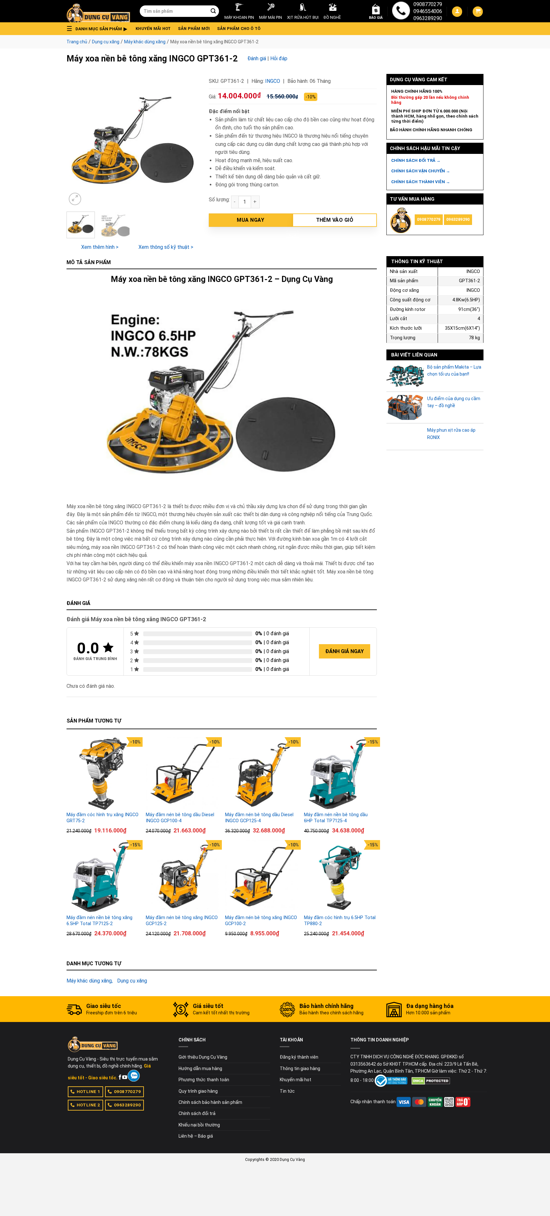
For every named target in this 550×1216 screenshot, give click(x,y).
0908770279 (427, 4)
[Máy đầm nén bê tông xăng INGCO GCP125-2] (182, 876)
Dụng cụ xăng (105, 41)
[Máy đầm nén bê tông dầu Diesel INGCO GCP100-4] (182, 773)
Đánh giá (256, 58)
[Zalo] (133, 1076)
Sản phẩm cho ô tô (238, 28)
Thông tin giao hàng (300, 1068)
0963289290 (427, 18)
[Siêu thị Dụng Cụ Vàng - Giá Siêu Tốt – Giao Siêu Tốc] (98, 11)
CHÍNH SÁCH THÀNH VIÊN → (420, 181)
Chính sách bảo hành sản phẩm (210, 1102)
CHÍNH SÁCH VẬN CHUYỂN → (420, 171)
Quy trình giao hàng (198, 1091)
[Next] (188, 140)
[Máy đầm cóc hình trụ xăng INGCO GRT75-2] (103, 773)
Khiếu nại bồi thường (199, 1124)
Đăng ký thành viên (299, 1057)
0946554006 (427, 11)
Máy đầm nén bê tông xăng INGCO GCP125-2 (182, 920)
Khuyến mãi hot (153, 28)
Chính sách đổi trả (197, 1113)
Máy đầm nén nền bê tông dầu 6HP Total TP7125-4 (336, 818)
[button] (98, 28)
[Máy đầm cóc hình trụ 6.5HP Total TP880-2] (340, 876)
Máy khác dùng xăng (145, 41)
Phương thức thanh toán (204, 1079)
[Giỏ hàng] (478, 11)
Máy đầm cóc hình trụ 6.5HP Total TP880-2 (340, 920)
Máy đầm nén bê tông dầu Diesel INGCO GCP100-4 (180, 818)
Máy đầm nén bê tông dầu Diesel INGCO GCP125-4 (259, 818)
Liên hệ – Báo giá (196, 1136)
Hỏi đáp (278, 58)
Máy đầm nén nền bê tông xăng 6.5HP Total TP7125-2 (99, 920)
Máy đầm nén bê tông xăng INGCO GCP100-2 (261, 920)
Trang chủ (77, 41)
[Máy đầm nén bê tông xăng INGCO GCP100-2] (261, 876)
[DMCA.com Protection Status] (431, 1080)
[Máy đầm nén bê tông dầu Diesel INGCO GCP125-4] (261, 773)
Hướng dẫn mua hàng (200, 1068)
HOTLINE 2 (88, 1104)
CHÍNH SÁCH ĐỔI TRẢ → (416, 160)
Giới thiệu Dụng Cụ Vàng (203, 1057)
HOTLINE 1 (88, 1091)
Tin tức (287, 1091)
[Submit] (213, 11)
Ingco (272, 81)
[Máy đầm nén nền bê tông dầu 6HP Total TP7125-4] (340, 773)
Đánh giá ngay (344, 651)
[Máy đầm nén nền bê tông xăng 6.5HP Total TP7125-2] (103, 876)
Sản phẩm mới (194, 28)
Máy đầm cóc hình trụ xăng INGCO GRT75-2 (102, 818)
